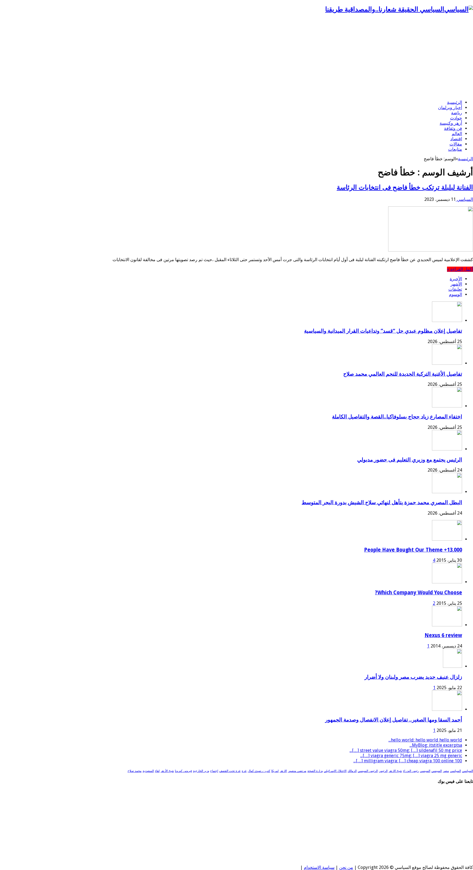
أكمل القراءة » (460, 269)
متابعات (455, 149)
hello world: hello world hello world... (425, 740)
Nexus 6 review (443, 635)
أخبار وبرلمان (450, 107)
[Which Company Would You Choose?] (447, 581)
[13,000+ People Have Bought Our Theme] (447, 539)
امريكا (275, 771)
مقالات (455, 144)
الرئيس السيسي (368, 771)
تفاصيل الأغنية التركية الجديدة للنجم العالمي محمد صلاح (402, 374)
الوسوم (455, 294)
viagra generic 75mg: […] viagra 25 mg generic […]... (411, 755)
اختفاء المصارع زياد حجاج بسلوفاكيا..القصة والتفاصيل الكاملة (397, 417)
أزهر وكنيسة (451, 123)
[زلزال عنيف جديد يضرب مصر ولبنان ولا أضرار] (452, 666)
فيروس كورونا (183, 771)
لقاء (157, 771)
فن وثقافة (453, 128)
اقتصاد (456, 138)
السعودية (148, 771)
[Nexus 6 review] (447, 624)
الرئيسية (454, 102)
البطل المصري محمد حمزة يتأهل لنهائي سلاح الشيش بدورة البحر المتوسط (382, 502)
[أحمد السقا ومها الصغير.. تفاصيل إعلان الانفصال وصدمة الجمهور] (447, 709)
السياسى (455, 771)
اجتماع (214, 771)
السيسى (425, 771)
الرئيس (383, 771)
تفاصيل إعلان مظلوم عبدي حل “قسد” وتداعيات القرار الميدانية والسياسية (383, 331)
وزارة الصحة (315, 771)
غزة (244, 771)
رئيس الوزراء (411, 771)
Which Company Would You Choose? (418, 592)
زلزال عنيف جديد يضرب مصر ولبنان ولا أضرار (413, 677)
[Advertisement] (236, 57)
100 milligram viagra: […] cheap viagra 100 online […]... (407, 760)
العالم (457, 133)
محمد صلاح (135, 771)
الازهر (283, 771)
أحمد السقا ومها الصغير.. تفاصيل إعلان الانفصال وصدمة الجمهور (393, 720)
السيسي (436, 771)
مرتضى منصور (297, 771)
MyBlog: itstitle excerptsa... (435, 745)
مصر (446, 771)
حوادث (456, 118)
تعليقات (455, 289)
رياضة (456, 112)
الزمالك (352, 771)
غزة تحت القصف (230, 771)
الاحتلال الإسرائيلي (335, 771)
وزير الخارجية (201, 771)
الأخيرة (456, 278)
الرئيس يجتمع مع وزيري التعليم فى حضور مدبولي (409, 460)
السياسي (464, 199)
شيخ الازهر (395, 771)
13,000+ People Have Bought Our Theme (413, 550)
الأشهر (456, 284)
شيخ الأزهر (167, 771)
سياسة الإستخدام (319, 867)
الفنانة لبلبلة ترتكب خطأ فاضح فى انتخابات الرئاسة (405, 187)
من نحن (346, 867)
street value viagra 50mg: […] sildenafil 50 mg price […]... (406, 750)
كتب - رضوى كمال (259, 771)
